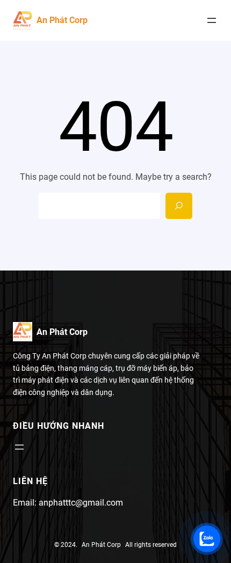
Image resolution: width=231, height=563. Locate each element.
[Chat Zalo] (206, 538)
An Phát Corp (62, 20)
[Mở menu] (211, 20)
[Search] (178, 206)
